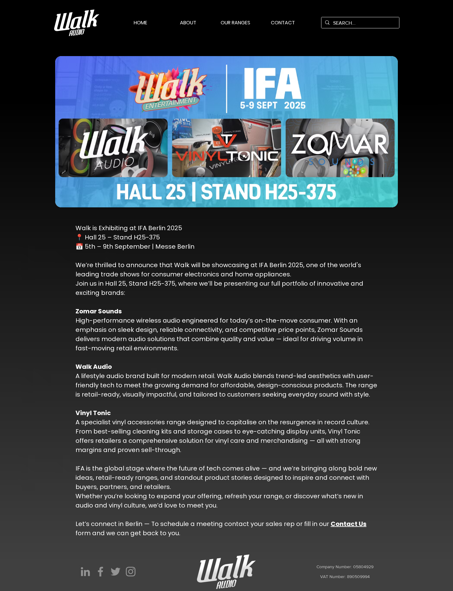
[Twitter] (115, 571)
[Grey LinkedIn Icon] (85, 571)
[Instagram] (130, 571)
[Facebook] (100, 571)
